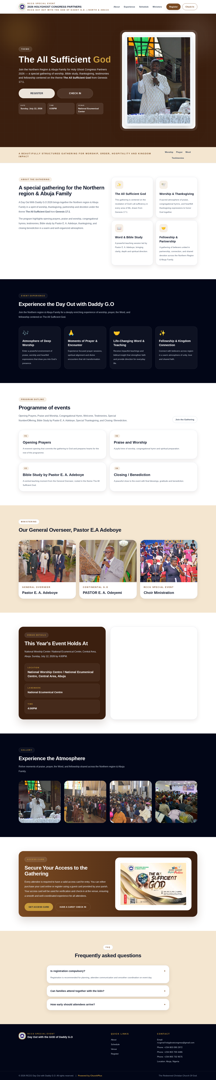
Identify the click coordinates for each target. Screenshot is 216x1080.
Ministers (157, 7)
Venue (114, 1049)
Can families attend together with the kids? (108, 991)
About (117, 7)
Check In (189, 7)
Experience (129, 7)
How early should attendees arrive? (108, 1004)
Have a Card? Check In (73, 907)
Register (173, 7)
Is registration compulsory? (108, 971)
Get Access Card (39, 907)
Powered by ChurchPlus (90, 1075)
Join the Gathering (184, 419)
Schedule (144, 7)
